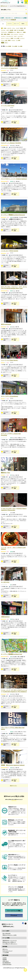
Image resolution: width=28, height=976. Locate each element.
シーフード (22, 38)
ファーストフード (9, 36)
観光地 (23, 23)
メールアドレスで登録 (14, 910)
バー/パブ (17, 28)
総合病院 (11, 30)
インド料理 (18, 40)
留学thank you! (4, 6)
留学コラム (5, 949)
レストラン (10, 23)
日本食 (5, 28)
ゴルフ (15, 36)
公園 (15, 30)
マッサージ (3, 36)
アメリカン (3, 30)
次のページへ (13, 785)
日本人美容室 (21, 30)
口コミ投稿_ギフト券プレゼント (10, 943)
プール (2, 40)
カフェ (13, 28)
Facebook (14, 915)
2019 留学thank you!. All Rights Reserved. (14, 967)
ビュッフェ (21, 34)
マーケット (7, 38)
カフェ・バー (16, 23)
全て (3, 23)
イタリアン (9, 28)
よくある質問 (6, 952)
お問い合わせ (6, 961)
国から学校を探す (7, 933)
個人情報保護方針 (7, 962)
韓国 (2, 34)
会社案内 (5, 957)
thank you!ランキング (7, 950)
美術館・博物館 (7, 34)
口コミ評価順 (8, 46)
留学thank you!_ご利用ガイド (9, 942)
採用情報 (5, 959)
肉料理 (12, 38)
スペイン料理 (16, 38)
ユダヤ (7, 30)
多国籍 (24, 32)
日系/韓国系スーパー (12, 32)
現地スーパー (19, 32)
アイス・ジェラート (14, 34)
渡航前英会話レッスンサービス (10, 940)
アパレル (13, 40)
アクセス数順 (14, 46)
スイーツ (3, 38)
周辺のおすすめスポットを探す (10, 935)
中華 (24, 28)
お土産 (6, 40)
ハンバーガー (20, 36)
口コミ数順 (20, 46)
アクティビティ (4, 32)
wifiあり (6, 42)
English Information (7, 964)
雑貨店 (9, 40)
